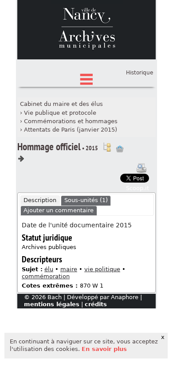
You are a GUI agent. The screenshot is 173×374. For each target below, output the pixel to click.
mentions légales (51, 304)
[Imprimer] (141, 168)
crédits (96, 304)
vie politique (102, 269)
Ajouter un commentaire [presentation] (59, 210)
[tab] (40, 200)
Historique (139, 73)
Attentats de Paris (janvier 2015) (70, 129)
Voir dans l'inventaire (106, 147)
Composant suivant (20, 158)
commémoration (46, 276)
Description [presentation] (40, 200)
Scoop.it (137, 188)
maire (68, 269)
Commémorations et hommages (71, 121)
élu (48, 269)
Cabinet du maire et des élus (61, 104)
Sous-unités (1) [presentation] (86, 200)
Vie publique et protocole (60, 112)
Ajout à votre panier (120, 149)
